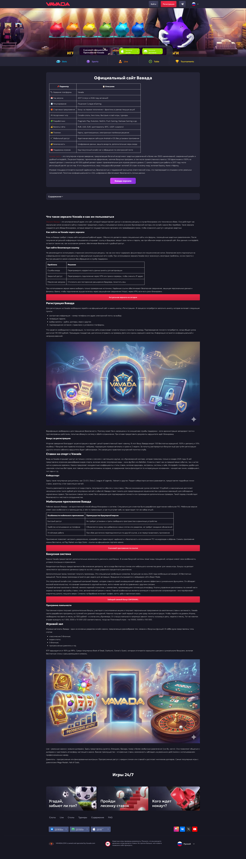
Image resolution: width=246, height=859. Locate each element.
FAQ (110, 817)
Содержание (97, 817)
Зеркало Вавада (53, 222)
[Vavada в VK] (182, 829)
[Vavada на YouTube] (194, 829)
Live (62, 817)
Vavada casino (55, 156)
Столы (71, 817)
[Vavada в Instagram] (176, 829)
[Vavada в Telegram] (182, 4)
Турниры (82, 817)
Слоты (52, 817)
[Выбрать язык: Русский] (195, 4)
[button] (243, 32)
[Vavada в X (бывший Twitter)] (188, 829)
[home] (58, 4)
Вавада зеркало (123, 181)
